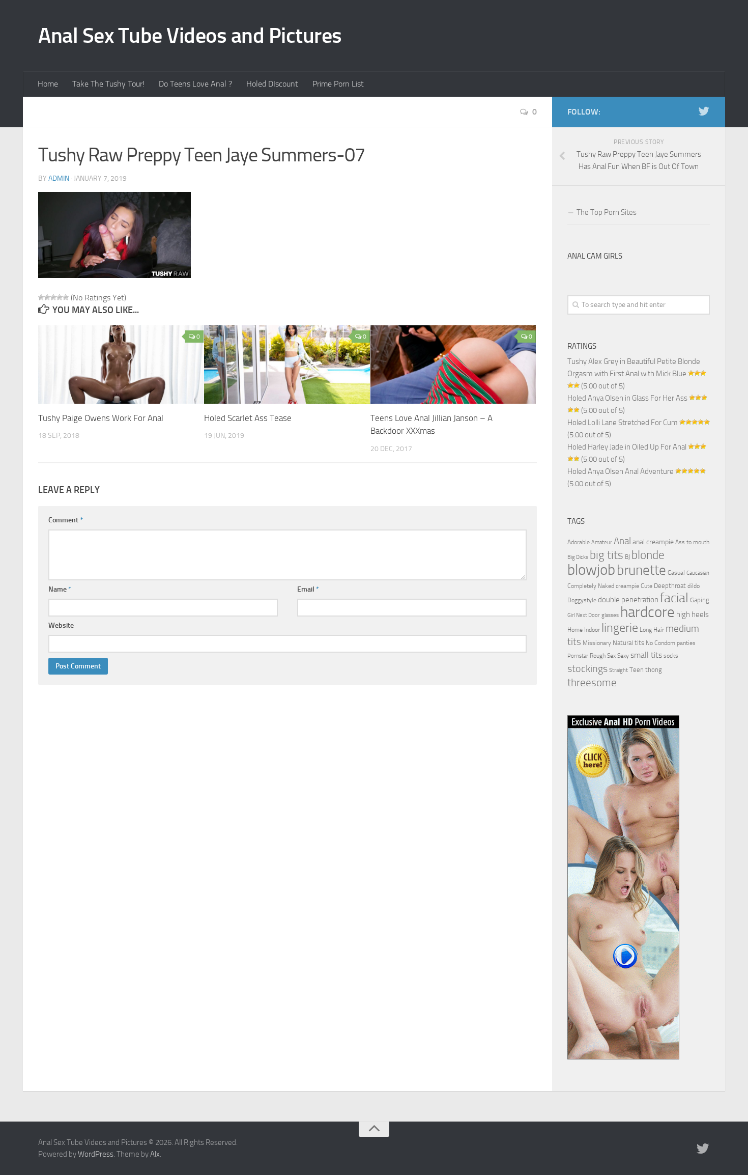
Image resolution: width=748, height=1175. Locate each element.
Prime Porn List (338, 84)
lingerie (619, 628)
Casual (676, 572)
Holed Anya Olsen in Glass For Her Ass (627, 398)
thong (653, 669)
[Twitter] (704, 111)
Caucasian (697, 573)
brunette (641, 570)
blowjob (591, 569)
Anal (622, 541)
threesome (592, 682)
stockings (587, 668)
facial (674, 598)
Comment (65, 520)
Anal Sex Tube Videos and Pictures (190, 35)
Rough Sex (603, 655)
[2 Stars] (47, 297)
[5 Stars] (66, 297)
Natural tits (628, 642)
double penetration (628, 599)
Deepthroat (670, 585)
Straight (618, 670)
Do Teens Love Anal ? (195, 84)
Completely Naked (590, 586)
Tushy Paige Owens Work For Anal (100, 418)
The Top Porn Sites (607, 212)
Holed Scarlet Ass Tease (248, 418)
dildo (693, 586)
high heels (692, 614)
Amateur (601, 542)
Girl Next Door (583, 615)
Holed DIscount (272, 84)
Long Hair (652, 629)
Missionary (597, 643)
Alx (155, 1154)
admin (58, 178)
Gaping (699, 600)
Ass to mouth (692, 542)
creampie (627, 586)
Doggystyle (581, 600)
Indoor (592, 629)
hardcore (647, 612)
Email (308, 589)
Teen (636, 670)
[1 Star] (41, 297)
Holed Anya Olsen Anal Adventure (620, 471)
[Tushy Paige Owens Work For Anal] (121, 364)
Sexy (623, 655)
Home (48, 84)
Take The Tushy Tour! (108, 84)
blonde (648, 555)
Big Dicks (577, 557)
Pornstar (577, 656)
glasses (610, 615)
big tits (606, 555)
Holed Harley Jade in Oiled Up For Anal (626, 447)
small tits (646, 655)
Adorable (578, 542)
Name (59, 589)
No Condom (660, 643)
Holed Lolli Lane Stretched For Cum (622, 422)
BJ (627, 557)
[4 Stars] (59, 297)
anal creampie (653, 542)
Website (61, 625)
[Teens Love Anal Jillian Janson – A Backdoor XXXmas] (453, 364)
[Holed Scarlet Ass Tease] (286, 364)
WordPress (95, 1154)
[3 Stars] (53, 297)
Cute (646, 586)
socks (671, 655)
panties (686, 643)
